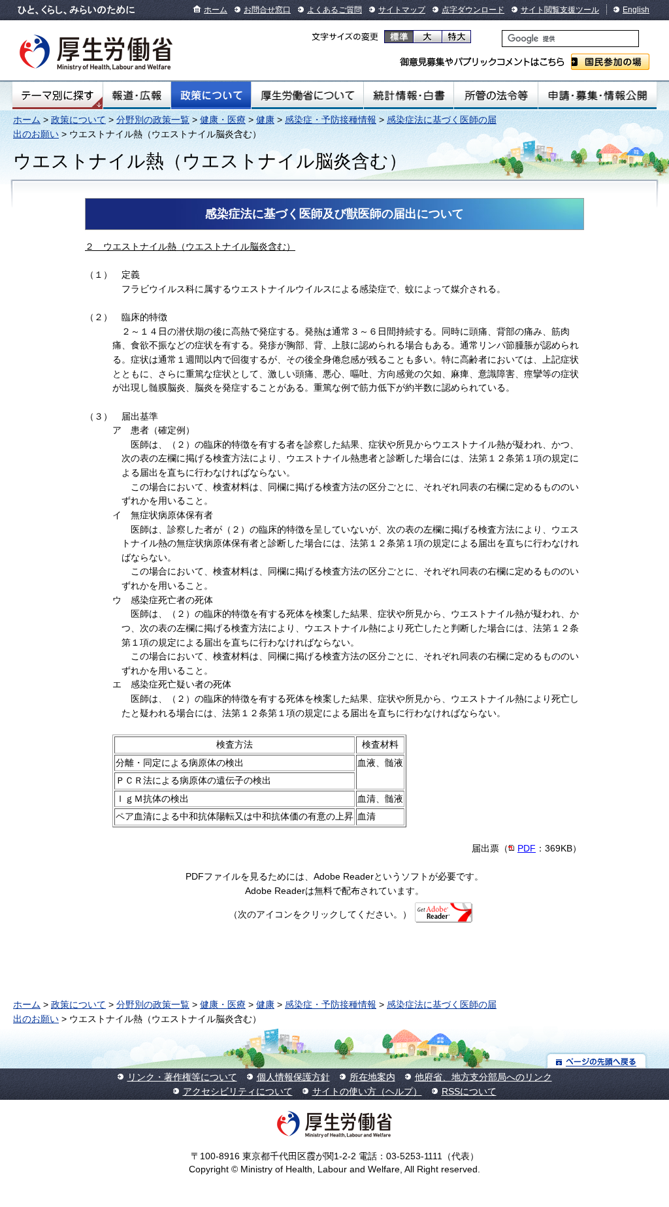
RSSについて (469, 1091)
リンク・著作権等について (182, 1077)
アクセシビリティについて (238, 1091)
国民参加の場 (610, 62)
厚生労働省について (308, 95)
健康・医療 (223, 119)
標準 (399, 36)
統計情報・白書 (408, 95)
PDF (526, 848)
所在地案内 (372, 1077)
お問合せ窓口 (267, 9)
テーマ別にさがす (57, 95)
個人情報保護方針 (293, 1077)
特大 (456, 36)
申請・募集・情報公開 (597, 95)
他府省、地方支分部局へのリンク (483, 1077)
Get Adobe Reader (452, 916)
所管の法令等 (495, 95)
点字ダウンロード (473, 9)
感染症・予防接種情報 (330, 119)
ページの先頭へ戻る (596, 1061)
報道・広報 (137, 95)
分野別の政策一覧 (152, 119)
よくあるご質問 (334, 9)
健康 (265, 119)
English (636, 9)
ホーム (215, 9)
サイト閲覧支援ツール (560, 9)
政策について (211, 95)
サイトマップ (401, 9)
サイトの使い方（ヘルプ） (367, 1091)
